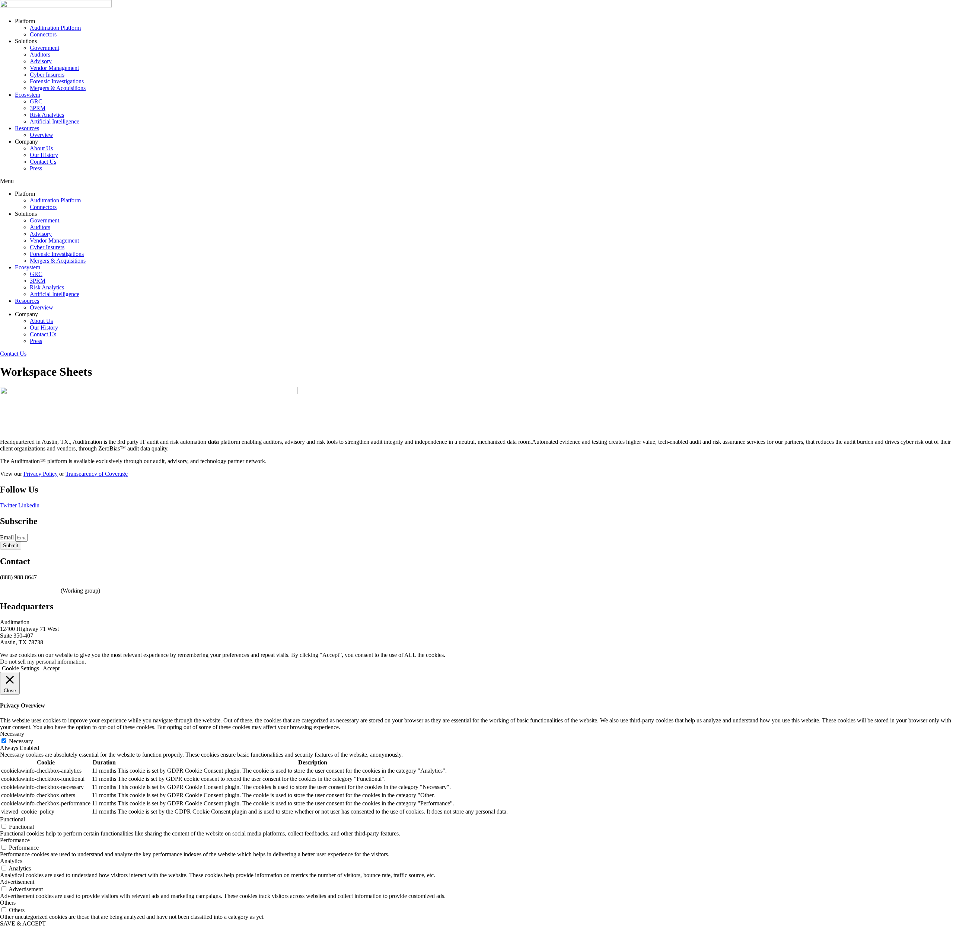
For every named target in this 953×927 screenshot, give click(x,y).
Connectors (43, 34)
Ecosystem (27, 95)
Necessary (21, 741)
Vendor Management (54, 68)
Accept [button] (51, 668)
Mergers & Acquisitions (58, 88)
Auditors (40, 54)
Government (44, 48)
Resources (27, 128)
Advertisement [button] (17, 882)
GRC (36, 101)
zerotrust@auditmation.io (29, 590)
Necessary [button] (12, 734)
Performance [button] (15, 840)
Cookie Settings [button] (20, 668)
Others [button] (8, 902)
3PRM (37, 108)
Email (7, 537)
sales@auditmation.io (25, 584)
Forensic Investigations (57, 81)
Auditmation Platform (55, 28)
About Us (41, 148)
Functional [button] (12, 819)
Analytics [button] (11, 861)
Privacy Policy (40, 474)
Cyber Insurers (47, 74)
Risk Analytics (47, 115)
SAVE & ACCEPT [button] (23, 923)
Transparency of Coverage (97, 474)
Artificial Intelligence (54, 121)
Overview (41, 135)
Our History (44, 155)
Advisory (41, 61)
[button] (476, 181)
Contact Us (43, 161)
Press (36, 168)
